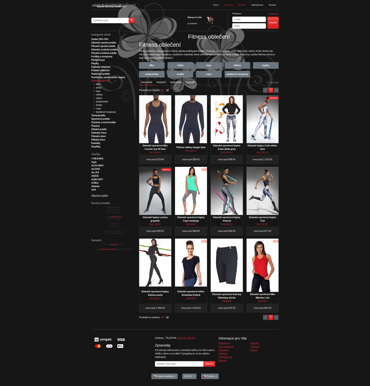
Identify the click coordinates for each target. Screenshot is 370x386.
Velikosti (223, 353)
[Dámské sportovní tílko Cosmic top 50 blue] (155, 119)
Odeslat (209, 364)
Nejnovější (146, 82)
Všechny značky (99, 195)
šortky (180, 74)
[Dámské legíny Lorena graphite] (155, 191)
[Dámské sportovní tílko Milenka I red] (263, 265)
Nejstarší (161, 82)
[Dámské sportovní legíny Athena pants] (155, 263)
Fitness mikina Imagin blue (191, 147)
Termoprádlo (98, 115)
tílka (152, 65)
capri (209, 74)
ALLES (95, 172)
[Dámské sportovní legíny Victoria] (227, 191)
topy (208, 65)
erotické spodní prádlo (108, 249)
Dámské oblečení (100, 67)
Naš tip (254, 350)
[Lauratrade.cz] (114, 5)
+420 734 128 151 (186, 338)
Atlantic (95, 186)
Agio (94, 162)
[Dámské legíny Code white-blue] (263, 119)
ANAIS (95, 176)
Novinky (242, 5)
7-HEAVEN (97, 158)
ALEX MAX (97, 165)
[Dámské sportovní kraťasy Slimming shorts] (227, 265)
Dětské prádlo (99, 129)
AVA (93, 190)
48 (167, 90)
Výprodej (228, 5)
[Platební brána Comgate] (109, 342)
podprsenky (152, 74)
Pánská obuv (98, 136)
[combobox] (110, 20)
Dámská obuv (99, 133)
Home (216, 5)
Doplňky (96, 146)
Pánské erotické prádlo (104, 53)
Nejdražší (191, 82)
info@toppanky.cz (116, 217)
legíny (265, 65)
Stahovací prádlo (100, 74)
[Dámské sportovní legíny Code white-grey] (227, 119)
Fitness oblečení (100, 81)
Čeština (210, 376)
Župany (95, 126)
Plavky (95, 63)
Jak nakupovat (226, 346)
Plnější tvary (98, 60)
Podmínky (224, 350)
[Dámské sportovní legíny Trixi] (263, 191)
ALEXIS (95, 169)
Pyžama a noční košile (103, 122)
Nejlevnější (176, 82)
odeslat (273, 22)
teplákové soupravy (237, 74)
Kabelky (95, 143)
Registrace (274, 13)
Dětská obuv (98, 139)
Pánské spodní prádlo (103, 46)
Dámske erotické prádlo (104, 49)
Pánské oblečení (100, 70)
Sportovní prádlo (100, 119)
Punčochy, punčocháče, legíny (108, 77)
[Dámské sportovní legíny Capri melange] (191, 191)
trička (180, 65)
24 (162, 90)
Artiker (95, 183)
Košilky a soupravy (101, 56)
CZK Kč (188, 376)
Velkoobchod (257, 5)
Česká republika (165, 376)
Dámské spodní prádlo (103, 42)
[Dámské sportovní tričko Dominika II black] (191, 263)
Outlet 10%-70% (99, 39)
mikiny (237, 65)
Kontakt (272, 5)
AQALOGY (97, 179)
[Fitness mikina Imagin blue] (191, 119)
